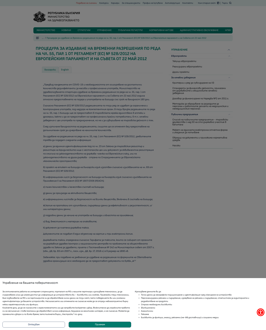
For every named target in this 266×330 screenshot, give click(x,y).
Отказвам (34, 324)
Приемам (100, 324)
